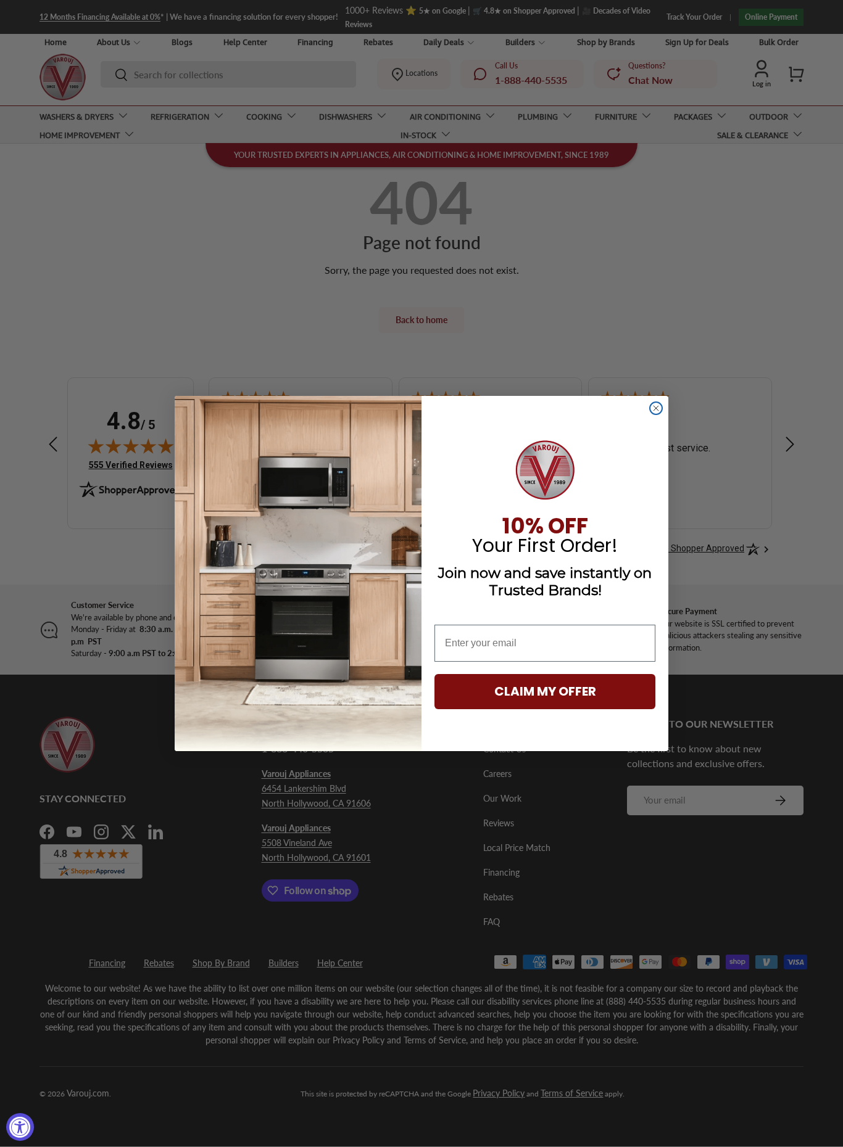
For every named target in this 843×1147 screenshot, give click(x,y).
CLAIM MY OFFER (545, 691)
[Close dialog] (656, 408)
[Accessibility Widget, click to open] (20, 1127)
